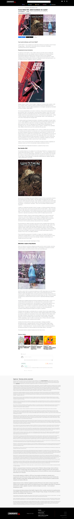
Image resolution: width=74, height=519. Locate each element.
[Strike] (28, 360)
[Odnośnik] (34, 360)
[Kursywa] (26, 360)
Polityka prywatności (63, 515)
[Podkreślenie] (27, 360)
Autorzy (65, 512)
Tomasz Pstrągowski (21, 11)
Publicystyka (53, 4)
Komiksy (37, 4)
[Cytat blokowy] (32, 360)
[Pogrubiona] (24, 360)
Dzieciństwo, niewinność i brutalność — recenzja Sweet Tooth (36, 348)
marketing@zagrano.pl (41, 511)
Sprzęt (30, 4)
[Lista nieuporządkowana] (30, 360)
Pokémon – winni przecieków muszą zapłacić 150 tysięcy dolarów (50, 348)
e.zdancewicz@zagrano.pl (42, 516)
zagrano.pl (19, 7)
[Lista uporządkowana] (29, 360)
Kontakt (65, 513)
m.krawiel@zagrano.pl (41, 513)
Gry (24, 4)
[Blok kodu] (33, 360)
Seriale (45, 4)
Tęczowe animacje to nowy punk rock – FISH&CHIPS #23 (24, 348)
